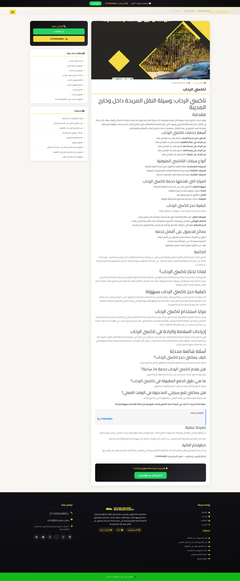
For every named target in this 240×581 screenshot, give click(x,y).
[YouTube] (43, 537)
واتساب (95, 3)
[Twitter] (56, 537)
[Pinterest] (36, 537)
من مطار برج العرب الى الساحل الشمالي (67, 123)
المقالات (30, 12)
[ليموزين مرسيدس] (120, 508)
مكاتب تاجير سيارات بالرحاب (72, 75)
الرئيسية (61, 12)
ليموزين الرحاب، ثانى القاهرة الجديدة (68, 99)
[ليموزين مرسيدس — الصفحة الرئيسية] (220, 12)
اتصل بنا (20, 12)
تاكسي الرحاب (77, 89)
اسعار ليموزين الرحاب (74, 85)
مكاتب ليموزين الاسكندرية (72, 133)
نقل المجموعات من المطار (72, 118)
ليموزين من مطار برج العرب (72, 156)
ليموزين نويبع (77, 142)
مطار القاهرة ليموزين (74, 137)
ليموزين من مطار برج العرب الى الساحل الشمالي (64, 147)
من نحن (40, 12)
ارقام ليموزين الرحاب (74, 80)
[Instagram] (63, 537)
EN (12, 12)
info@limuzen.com (58, 520)
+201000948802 (57, 39)
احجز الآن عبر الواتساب (149, 475)
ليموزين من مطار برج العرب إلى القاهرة (67, 152)
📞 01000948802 (104, 419)
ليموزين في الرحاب (75, 70)
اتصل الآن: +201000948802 (115, 3)
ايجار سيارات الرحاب (75, 61)
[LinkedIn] (69, 537)
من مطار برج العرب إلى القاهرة (71, 128)
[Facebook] (49, 537)
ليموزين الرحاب (198, 83)
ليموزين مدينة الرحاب (74, 65)
